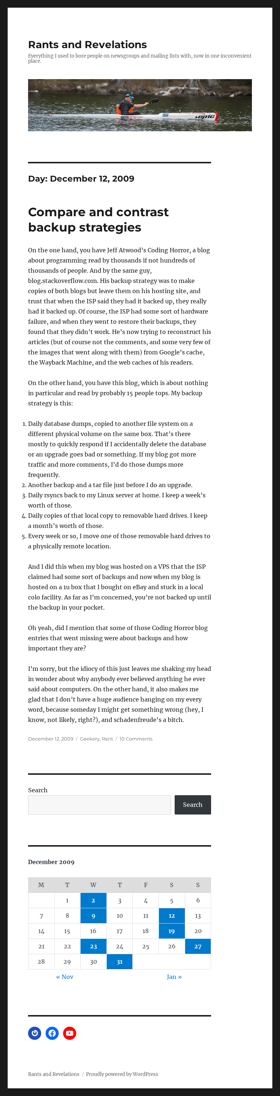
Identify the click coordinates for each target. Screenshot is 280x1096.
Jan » (174, 976)
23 (93, 946)
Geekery (90, 739)
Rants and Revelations (87, 44)
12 (172, 915)
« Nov (64, 976)
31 (119, 961)
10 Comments (136, 739)
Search (38, 790)
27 (198, 946)
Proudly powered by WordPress (122, 1074)
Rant (107, 739)
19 (171, 930)
